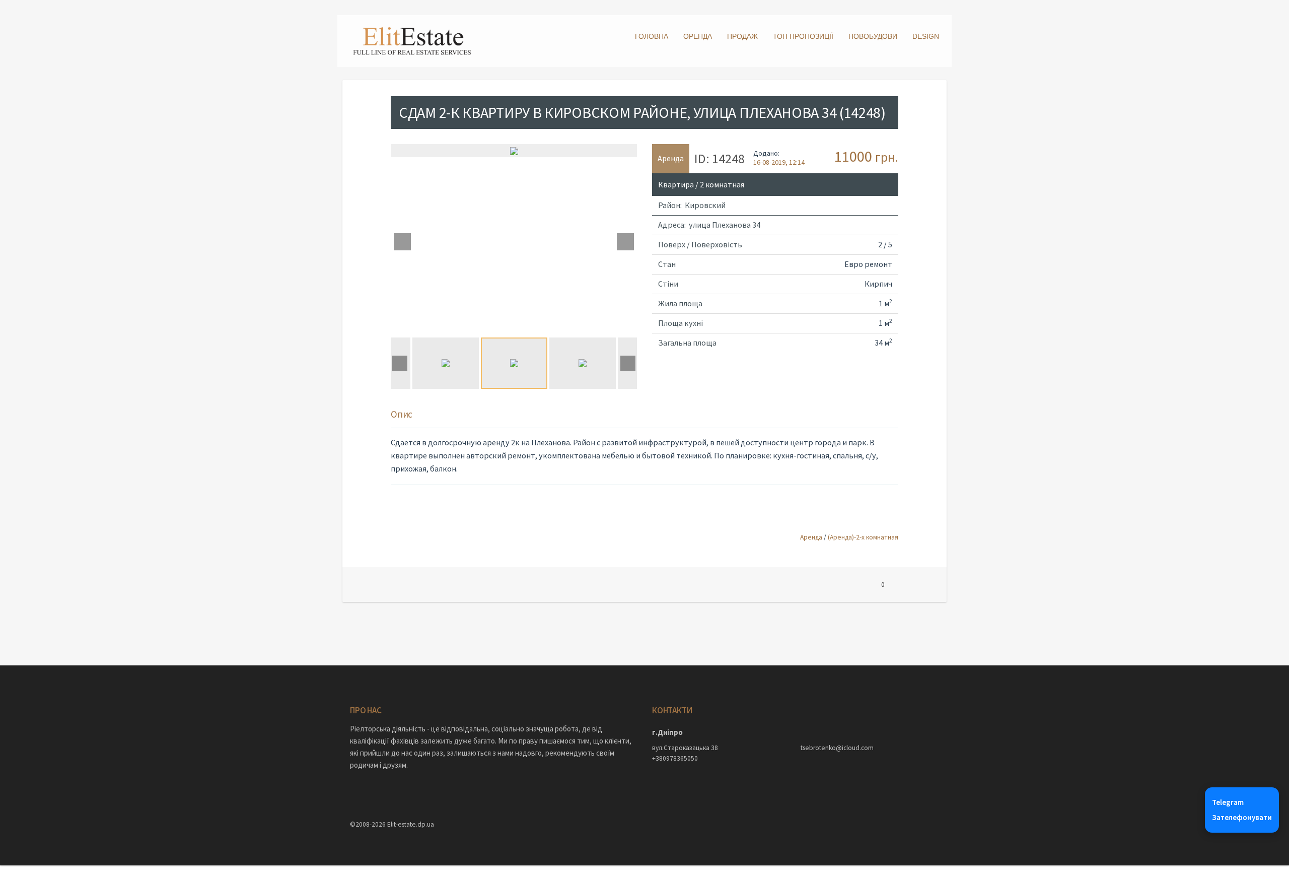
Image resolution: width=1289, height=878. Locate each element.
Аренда (811, 537)
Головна (651, 36)
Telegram (1228, 802)
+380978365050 (675, 758)
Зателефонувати (1242, 817)
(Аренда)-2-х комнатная (863, 537)
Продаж (742, 36)
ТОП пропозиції (803, 36)
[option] (514, 150)
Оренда (697, 36)
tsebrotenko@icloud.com (837, 748)
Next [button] (625, 241)
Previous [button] (402, 241)
